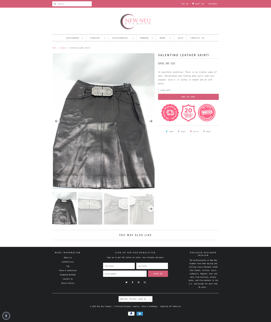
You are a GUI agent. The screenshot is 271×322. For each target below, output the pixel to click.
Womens (145, 38)
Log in (184, 4)
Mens (164, 38)
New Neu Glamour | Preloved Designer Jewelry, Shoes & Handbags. (127, 306)
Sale (181, 38)
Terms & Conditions (68, 270)
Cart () (199, 4)
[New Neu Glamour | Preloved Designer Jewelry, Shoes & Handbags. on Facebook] (132, 282)
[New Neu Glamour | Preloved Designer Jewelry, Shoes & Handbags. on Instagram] (138, 282)
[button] (6, 316)
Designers (73, 38)
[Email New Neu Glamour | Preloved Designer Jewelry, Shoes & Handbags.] (145, 282)
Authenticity (68, 262)
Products (63, 48)
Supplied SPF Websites (170, 306)
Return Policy (67, 283)
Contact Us (198, 38)
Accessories (121, 38)
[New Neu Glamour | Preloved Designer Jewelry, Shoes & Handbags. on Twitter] (126, 282)
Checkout (212, 4)
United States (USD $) (134, 299)
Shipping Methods (68, 275)
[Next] (151, 121)
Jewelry (96, 38)
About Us (68, 257)
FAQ (67, 266)
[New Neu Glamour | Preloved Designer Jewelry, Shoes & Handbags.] (135, 21)
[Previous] (57, 121)
